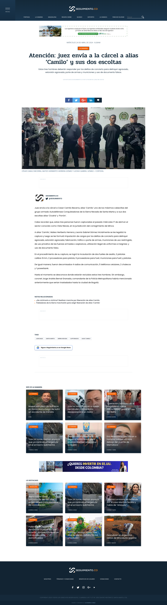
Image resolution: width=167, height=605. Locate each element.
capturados (74, 339)
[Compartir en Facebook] (68, 100)
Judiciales (39, 339)
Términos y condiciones (65, 579)
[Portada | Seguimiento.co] (83, 8)
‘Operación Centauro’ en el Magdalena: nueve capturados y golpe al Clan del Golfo (121, 407)
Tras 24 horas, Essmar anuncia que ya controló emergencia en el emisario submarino (44, 442)
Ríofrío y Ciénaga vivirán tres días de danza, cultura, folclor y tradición (83, 535)
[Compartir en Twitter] (76, 100)
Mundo (79, 17)
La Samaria (39, 17)
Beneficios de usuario (87, 579)
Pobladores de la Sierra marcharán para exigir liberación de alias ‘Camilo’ (68, 303)
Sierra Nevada (62, 339)
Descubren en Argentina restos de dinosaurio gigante (122, 536)
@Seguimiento (55, 198)
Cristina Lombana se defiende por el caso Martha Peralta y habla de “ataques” (122, 502)
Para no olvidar (118, 17)
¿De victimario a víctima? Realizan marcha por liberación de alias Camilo (68, 300)
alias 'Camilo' (86, 339)
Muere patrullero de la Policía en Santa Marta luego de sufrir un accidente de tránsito (44, 409)
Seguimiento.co (52, 196)
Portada (27, 17)
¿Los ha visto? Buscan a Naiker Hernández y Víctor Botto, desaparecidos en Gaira (83, 409)
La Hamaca (103, 17)
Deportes (91, 17)
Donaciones (104, 579)
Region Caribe (67, 17)
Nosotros (47, 579)
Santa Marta (50, 339)
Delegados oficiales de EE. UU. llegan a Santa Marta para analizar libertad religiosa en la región (83, 440)
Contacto (117, 579)
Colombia (111, 487)
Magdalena (52, 17)
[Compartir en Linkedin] (91, 100)
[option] (83, 139)
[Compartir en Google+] (83, 100)
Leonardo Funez (90, 603)
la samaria (83, 48)
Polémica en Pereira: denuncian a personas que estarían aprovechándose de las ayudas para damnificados (43, 532)
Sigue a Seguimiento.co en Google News (56, 348)
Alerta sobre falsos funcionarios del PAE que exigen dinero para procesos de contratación (43, 500)
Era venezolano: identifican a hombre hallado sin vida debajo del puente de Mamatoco (121, 440)
